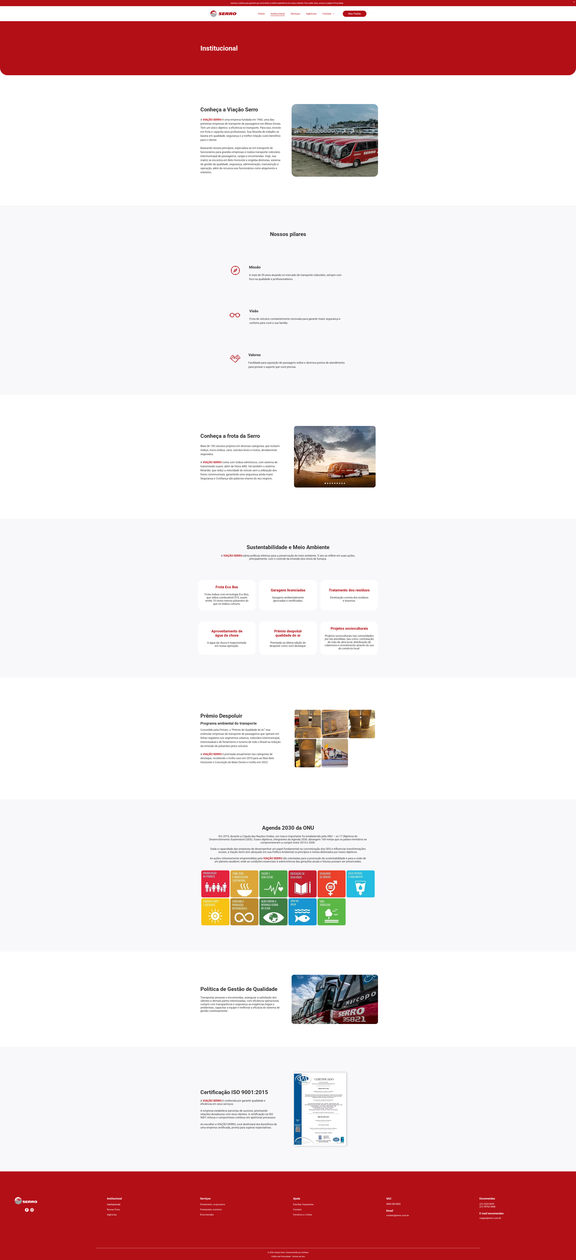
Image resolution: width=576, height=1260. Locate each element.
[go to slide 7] (339, 483)
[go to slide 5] (334, 483)
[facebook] (27, 1210)
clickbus (305, 1252)
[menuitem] (261, 13)
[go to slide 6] (337, 483)
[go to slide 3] (330, 483)
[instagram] (32, 1210)
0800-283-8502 (393, 1204)
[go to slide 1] (325, 483)
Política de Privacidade (281, 1256)
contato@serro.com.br (397, 1215)
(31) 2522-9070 (486, 1204)
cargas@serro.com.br (490, 1218)
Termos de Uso (298, 1256)
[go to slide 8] (342, 483)
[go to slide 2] (327, 483)
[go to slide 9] (344, 483)
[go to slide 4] (332, 483)
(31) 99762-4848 (487, 1206)
